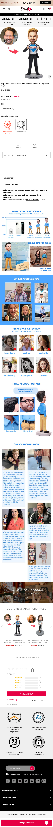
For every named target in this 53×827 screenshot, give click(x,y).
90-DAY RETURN (32, 200)
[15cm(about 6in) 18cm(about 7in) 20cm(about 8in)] (26, 109)
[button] (4, 9)
